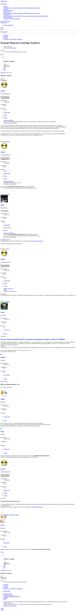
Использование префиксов (33, 8)
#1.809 (5, 495)
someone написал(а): (9, 233)
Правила (6, 6)
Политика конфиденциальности (12, 596)
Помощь (6, 597)
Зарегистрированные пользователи (13, 16)
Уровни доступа (22, 8)
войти (28, 241)
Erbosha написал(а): (9, 120)
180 (4, 68)
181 (4, 70)
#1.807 (5, 420)
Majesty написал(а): (8, 288)
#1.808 (5, 453)
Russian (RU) (7, 591)
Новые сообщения (8, 10)
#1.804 (5, 286)
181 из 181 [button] (9, 72)
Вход (2, 29)
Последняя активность (34, 13)
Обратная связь (7, 593)
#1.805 (5, 333)
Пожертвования (8, 17)
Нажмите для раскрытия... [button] (10, 123)
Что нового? (7, 12)
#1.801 (5, 117)
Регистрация (4, 31)
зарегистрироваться (38, 241)
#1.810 (5, 546)
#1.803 (5, 230)
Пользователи (7, 14)
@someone (3, 239)
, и (12, 514)
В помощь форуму (15, 18)
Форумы (6, 9)
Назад (2, 54)
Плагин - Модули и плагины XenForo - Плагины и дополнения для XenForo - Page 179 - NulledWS (33, 339)
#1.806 (5, 379)
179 (4, 67)
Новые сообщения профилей (20, 13)
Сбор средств (7, 18)
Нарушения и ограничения (10, 8)
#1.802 (5, 178)
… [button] (4, 58)
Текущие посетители (27, 16)
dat (11, 46)
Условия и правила (8, 595)
